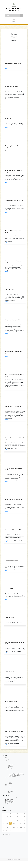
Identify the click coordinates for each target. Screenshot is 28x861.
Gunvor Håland (7, 798)
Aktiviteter (6, 769)
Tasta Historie (10, 761)
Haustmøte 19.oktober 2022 (13, 499)
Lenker (6, 784)
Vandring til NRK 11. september (14, 731)
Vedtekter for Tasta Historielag (13, 790)
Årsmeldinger (10, 787)
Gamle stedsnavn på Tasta (15, 775)
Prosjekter (9, 772)
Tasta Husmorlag (8, 800)
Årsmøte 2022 (9, 589)
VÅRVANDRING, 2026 (11, 87)
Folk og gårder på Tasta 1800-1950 (16, 773)
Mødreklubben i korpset (9, 799)
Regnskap (9, 786)
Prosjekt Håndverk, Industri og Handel (17, 774)
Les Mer (6, 68)
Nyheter (9, 767)
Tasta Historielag (14, 859)
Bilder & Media (7, 781)
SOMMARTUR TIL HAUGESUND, (14, 200)
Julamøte (3, 849)
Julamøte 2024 (9, 290)
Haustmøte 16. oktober (11, 701)
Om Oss (6, 758)
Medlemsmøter (10, 766)
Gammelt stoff (10, 791)
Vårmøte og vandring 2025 (13, 63)
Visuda (19, 859)
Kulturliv (9, 765)
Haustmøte (4, 842)
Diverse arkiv (10, 768)
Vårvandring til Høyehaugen (13, 406)
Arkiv (6, 785)
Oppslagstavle (7, 777)
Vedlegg (9, 792)
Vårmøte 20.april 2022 (11, 560)
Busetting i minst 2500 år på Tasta (11, 804)
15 (10, 824)
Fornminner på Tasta (11, 764)
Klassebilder (10, 783)
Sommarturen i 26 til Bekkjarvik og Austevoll (12, 797)
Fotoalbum (9, 782)
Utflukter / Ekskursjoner (12, 776)
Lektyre (9, 778)
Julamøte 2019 (9, 671)
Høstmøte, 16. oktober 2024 (13, 320)
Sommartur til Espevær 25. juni (14, 530)
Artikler (6, 760)
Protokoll (9, 789)
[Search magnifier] (21, 15)
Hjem (6, 757)
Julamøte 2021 (9, 617)
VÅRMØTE (8, 118)
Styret (9, 759)
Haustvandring (4, 835)
